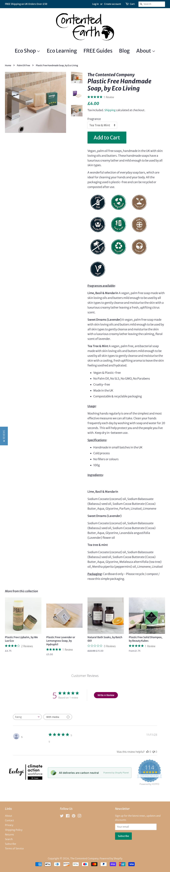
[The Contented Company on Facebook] (68, 816)
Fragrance (94, 119)
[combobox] (27, 717)
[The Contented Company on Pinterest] (73, 816)
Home (8, 65)
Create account (112, 3)
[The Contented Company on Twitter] (62, 816)
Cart (132, 3)
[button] (4, 436)
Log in (95, 3)
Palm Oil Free (23, 65)
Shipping (110, 110)
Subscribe (10, 843)
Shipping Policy (13, 829)
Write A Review (106, 695)
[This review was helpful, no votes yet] (147, 752)
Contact (9, 820)
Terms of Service (14, 848)
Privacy (9, 825)
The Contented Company (84, 858)
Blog (124, 51)
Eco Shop (26, 51)
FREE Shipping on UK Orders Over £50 (26, 3)
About (144, 51)
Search (9, 839)
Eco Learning (62, 51)
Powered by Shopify (111, 858)
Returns (9, 834)
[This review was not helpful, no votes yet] (153, 752)
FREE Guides (98, 51)
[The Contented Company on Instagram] (79, 816)
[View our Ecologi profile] (25, 779)
